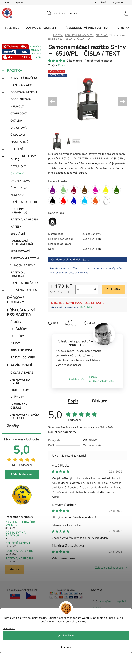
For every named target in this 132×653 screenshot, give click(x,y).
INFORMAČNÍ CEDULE (19, 406)
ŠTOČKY (15, 322)
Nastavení (9, 628)
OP (7, 2)
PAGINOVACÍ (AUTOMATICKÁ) (21, 242)
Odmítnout (66, 647)
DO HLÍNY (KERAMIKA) (18, 210)
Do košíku (113, 289)
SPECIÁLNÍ (17, 234)
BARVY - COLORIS (22, 357)
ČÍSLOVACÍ (17, 135)
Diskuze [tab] (99, 401)
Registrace (117, 2)
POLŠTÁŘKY (18, 329)
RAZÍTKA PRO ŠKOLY (24, 283)
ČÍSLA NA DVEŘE (21, 373)
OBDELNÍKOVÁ (20, 99)
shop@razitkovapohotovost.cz (102, 379)
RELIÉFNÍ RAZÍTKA (18, 543)
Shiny (61, 65)
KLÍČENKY (17, 397)
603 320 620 (76, 379)
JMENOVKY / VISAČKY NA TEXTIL (25, 416)
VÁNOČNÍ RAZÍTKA (22, 265)
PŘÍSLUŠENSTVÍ (21, 350)
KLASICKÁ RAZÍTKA (23, 78)
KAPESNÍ (16, 227)
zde (76, 621)
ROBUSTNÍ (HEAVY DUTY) (23, 157)
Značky (13, 425)
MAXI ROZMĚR (20, 142)
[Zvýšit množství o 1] (95, 289)
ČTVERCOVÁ (19, 113)
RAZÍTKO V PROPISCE (17, 274)
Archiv (14, 569)
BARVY (15, 343)
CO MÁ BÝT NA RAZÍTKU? (16, 534)
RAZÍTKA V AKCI (21, 85)
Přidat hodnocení (21, 474)
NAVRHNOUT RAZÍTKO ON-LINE (21, 524)
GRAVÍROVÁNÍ (19, 365)
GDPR (19, 2)
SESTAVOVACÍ (20, 251)
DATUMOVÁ (18, 128)
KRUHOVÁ (17, 106)
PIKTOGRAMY (19, 390)
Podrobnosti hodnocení (99, 61)
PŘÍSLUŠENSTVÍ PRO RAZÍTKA (21, 312)
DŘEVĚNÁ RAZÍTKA (23, 290)
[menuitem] (12, 28)
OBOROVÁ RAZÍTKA (24, 92)
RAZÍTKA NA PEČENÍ (24, 220)
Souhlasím (68, 635)
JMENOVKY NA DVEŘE (20, 381)
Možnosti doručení (59, 244)
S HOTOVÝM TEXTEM (24, 258)
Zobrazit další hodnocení (110, 568)
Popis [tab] (73, 401)
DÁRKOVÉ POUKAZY (15, 299)
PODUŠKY (17, 336)
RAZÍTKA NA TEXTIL (24, 202)
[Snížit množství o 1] (78, 289)
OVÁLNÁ (16, 121)
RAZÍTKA (14, 70)
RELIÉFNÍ (16, 149)
